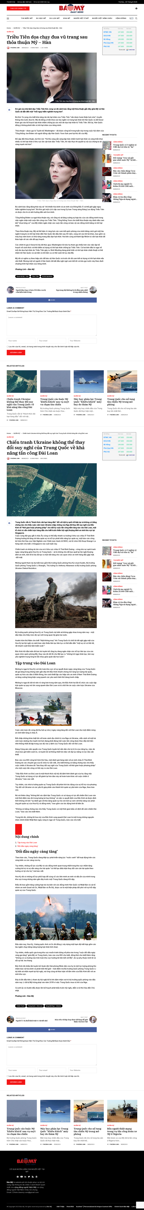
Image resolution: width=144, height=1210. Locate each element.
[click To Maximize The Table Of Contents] (18, 826)
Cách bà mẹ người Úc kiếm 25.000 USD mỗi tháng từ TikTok (123, 186)
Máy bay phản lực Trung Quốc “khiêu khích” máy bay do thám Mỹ (88, 402)
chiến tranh (20, 1006)
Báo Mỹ (49, 1206)
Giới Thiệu (60, 1206)
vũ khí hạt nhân (47, 276)
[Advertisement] (119, 96)
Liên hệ (134, 1206)
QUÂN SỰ (17, 28)
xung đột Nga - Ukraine (53, 1006)
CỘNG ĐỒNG (118, 142)
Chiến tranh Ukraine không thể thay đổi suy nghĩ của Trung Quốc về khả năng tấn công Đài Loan (20, 404)
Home (9, 28)
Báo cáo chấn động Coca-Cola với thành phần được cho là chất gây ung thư (124, 173)
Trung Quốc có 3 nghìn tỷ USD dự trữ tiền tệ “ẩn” (125, 146)
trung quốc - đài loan (35, 1006)
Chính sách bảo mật (121, 1206)
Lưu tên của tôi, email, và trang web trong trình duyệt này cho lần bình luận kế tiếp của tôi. (44, 346)
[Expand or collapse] (18, 832)
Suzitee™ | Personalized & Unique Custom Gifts (94, 1206)
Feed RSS (70, 1206)
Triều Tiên (35, 276)
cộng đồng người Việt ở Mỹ (25, 1187)
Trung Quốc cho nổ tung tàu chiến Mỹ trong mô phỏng (121, 402)
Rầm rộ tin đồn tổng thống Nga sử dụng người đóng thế (124, 199)
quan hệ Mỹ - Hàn (22, 276)
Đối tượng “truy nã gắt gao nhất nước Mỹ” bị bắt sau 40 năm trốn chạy (124, 160)
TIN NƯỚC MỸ (118, 155)
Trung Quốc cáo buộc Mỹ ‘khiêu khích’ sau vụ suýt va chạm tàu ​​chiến (54, 402)
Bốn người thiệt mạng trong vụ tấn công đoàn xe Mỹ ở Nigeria (122, 1131)
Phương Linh (15, 48)
